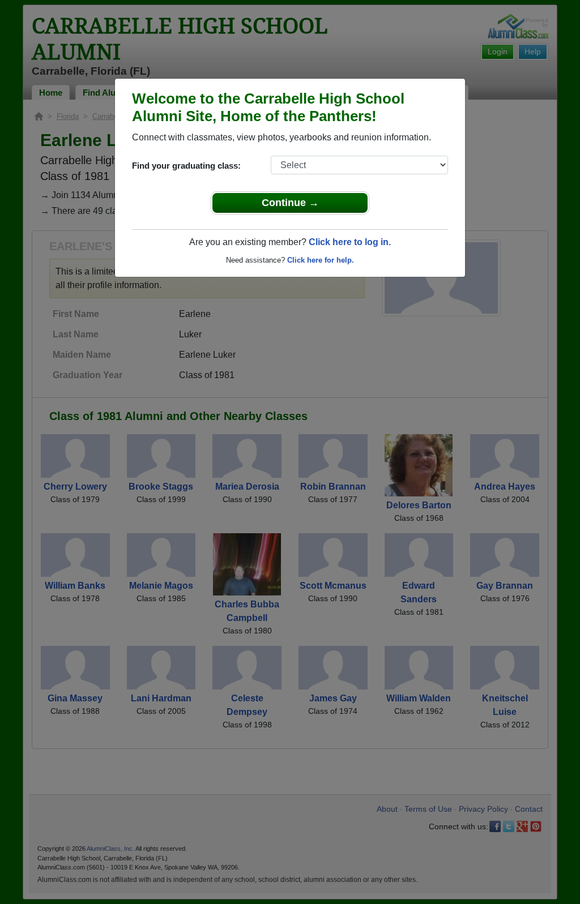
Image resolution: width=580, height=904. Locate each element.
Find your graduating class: (186, 165)
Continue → (290, 202)
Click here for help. (320, 260)
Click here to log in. (350, 242)
